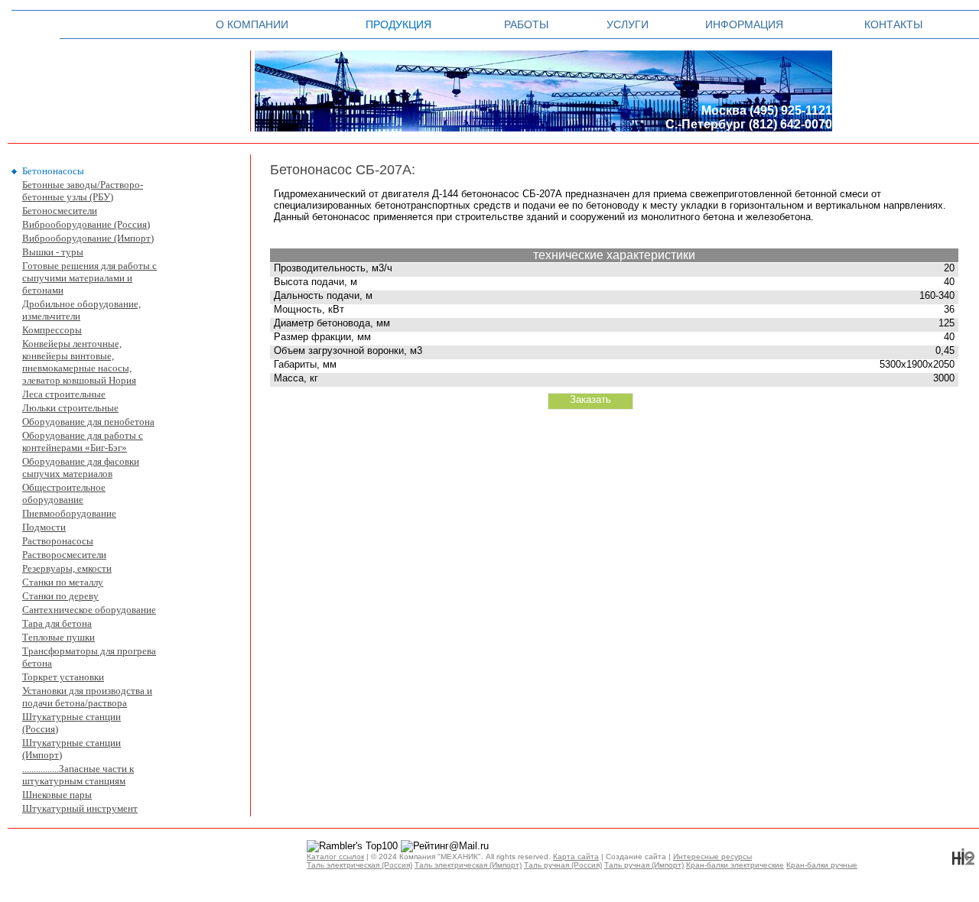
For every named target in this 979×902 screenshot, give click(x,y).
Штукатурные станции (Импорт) (71, 749)
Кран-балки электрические (735, 865)
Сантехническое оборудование (89, 609)
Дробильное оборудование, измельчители (81, 310)
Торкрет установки (63, 677)
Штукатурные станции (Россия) (71, 723)
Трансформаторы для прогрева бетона (89, 657)
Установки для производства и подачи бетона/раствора (87, 697)
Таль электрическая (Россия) (359, 865)
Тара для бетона (57, 623)
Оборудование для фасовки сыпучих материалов (80, 467)
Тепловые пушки (58, 637)
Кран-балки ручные (821, 865)
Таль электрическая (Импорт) (468, 865)
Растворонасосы (57, 541)
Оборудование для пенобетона (88, 421)
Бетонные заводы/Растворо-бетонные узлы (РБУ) (82, 191)
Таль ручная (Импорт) (644, 865)
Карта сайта (576, 856)
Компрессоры (52, 330)
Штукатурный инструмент (80, 808)
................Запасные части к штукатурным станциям (78, 775)
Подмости (44, 527)
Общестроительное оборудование (64, 493)
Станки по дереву (60, 596)
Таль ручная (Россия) (563, 865)
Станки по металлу (62, 582)
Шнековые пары (57, 794)
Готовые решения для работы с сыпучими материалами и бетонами (89, 278)
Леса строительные (64, 394)
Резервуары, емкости (67, 568)
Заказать (590, 399)
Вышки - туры (52, 252)
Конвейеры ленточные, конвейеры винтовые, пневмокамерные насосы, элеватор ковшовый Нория (79, 362)
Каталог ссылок (335, 856)
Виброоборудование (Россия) (86, 224)
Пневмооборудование (69, 513)
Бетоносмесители (59, 210)
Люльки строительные (70, 408)
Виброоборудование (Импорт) (88, 238)
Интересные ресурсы (712, 856)
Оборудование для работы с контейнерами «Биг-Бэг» (82, 441)
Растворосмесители (64, 554)
